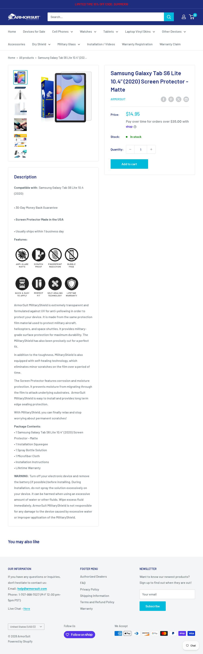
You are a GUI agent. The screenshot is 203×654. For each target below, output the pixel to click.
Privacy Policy (89, 589)
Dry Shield (39, 44)
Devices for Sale (34, 31)
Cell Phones (60, 31)
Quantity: (117, 149)
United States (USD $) (22, 626)
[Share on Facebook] (163, 99)
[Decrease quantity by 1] (130, 149)
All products (26, 57)
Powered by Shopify (20, 641)
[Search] (169, 16)
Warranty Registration (137, 44)
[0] (191, 16)
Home (12, 31)
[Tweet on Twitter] (178, 99)
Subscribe (153, 606)
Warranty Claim (170, 44)
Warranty (86, 608)
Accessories (16, 44)
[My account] (184, 17)
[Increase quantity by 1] (151, 149)
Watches (86, 31)
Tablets (108, 31)
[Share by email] (186, 99)
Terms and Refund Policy (97, 602)
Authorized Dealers (93, 576)
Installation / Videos (101, 44)
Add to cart (129, 164)
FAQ (82, 583)
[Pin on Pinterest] (171, 99)
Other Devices (172, 31)
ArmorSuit (118, 99)
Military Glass (66, 44)
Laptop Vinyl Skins (138, 31)
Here (26, 608)
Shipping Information (94, 595)
